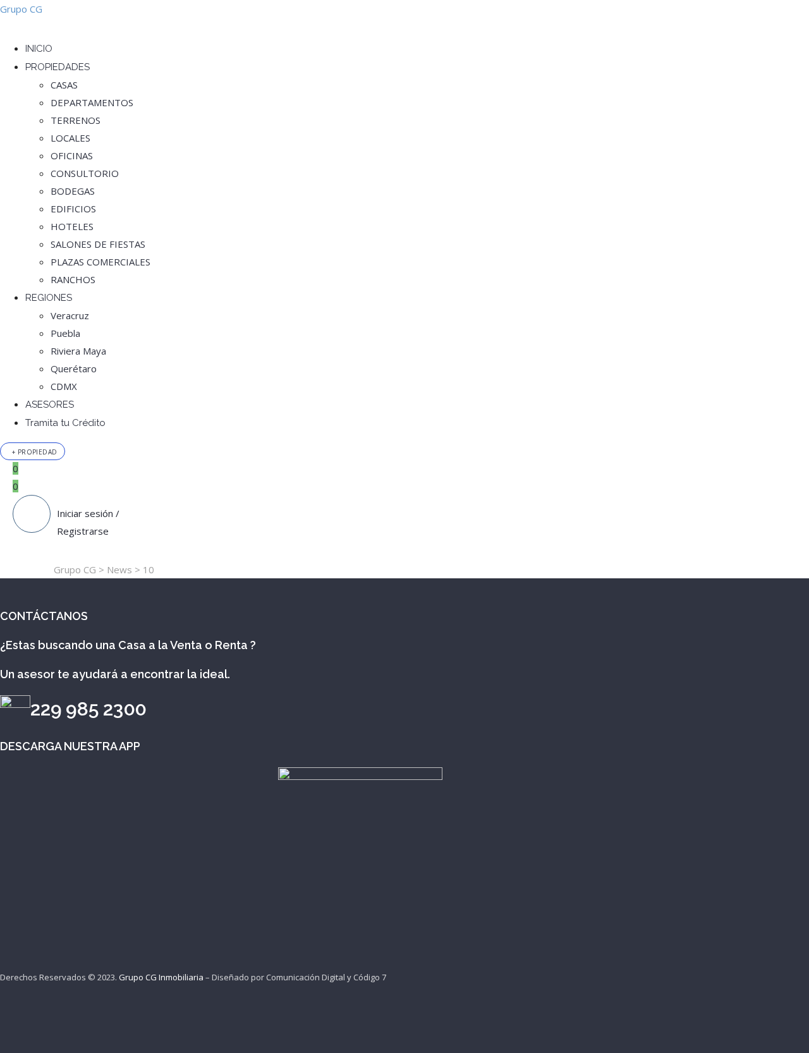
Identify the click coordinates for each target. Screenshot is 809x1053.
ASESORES (49, 404)
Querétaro (74, 368)
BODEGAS (73, 191)
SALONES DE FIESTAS (98, 244)
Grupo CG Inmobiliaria (161, 977)
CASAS (64, 84)
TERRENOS (75, 120)
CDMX (64, 386)
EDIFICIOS (73, 208)
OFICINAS (72, 155)
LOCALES (70, 137)
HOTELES (72, 226)
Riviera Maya (78, 350)
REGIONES (48, 297)
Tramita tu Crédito (65, 423)
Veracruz (70, 315)
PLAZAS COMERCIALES (100, 261)
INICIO (38, 48)
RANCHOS (73, 279)
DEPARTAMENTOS (92, 102)
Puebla (65, 333)
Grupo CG (21, 9)
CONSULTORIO (85, 173)
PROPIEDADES (57, 67)
